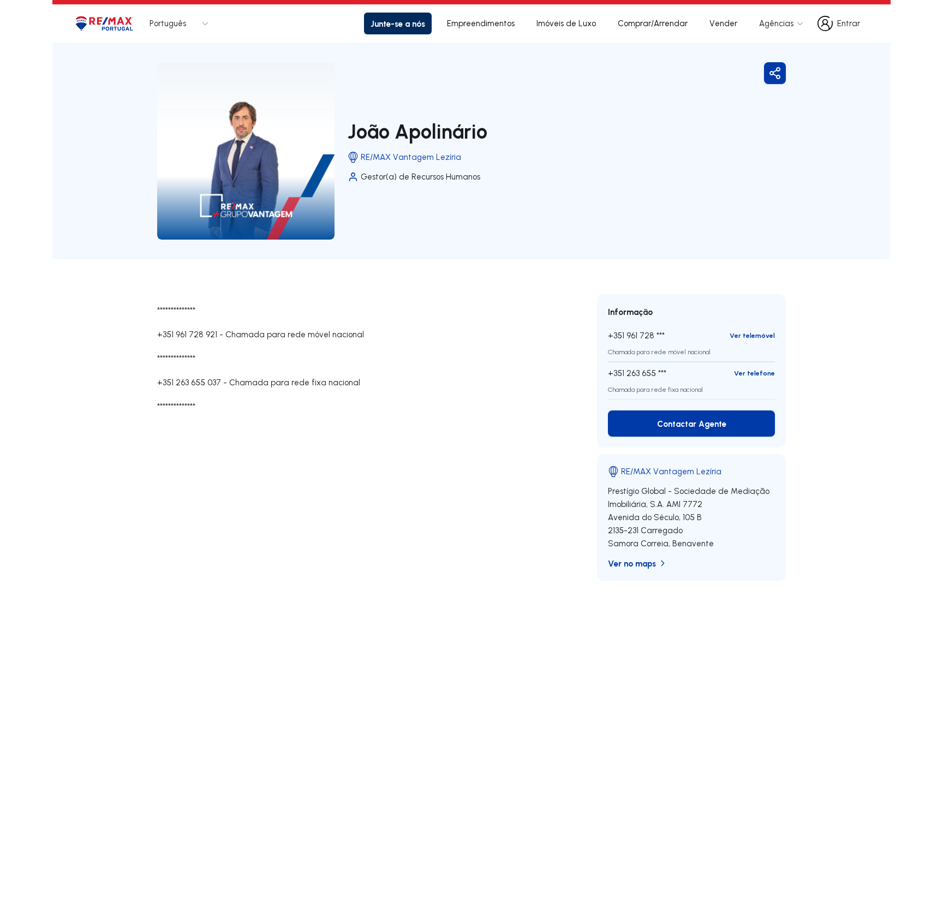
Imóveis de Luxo (566, 23)
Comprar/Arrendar (653, 23)
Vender (723, 23)
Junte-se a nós (398, 23)
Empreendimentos (481, 23)
